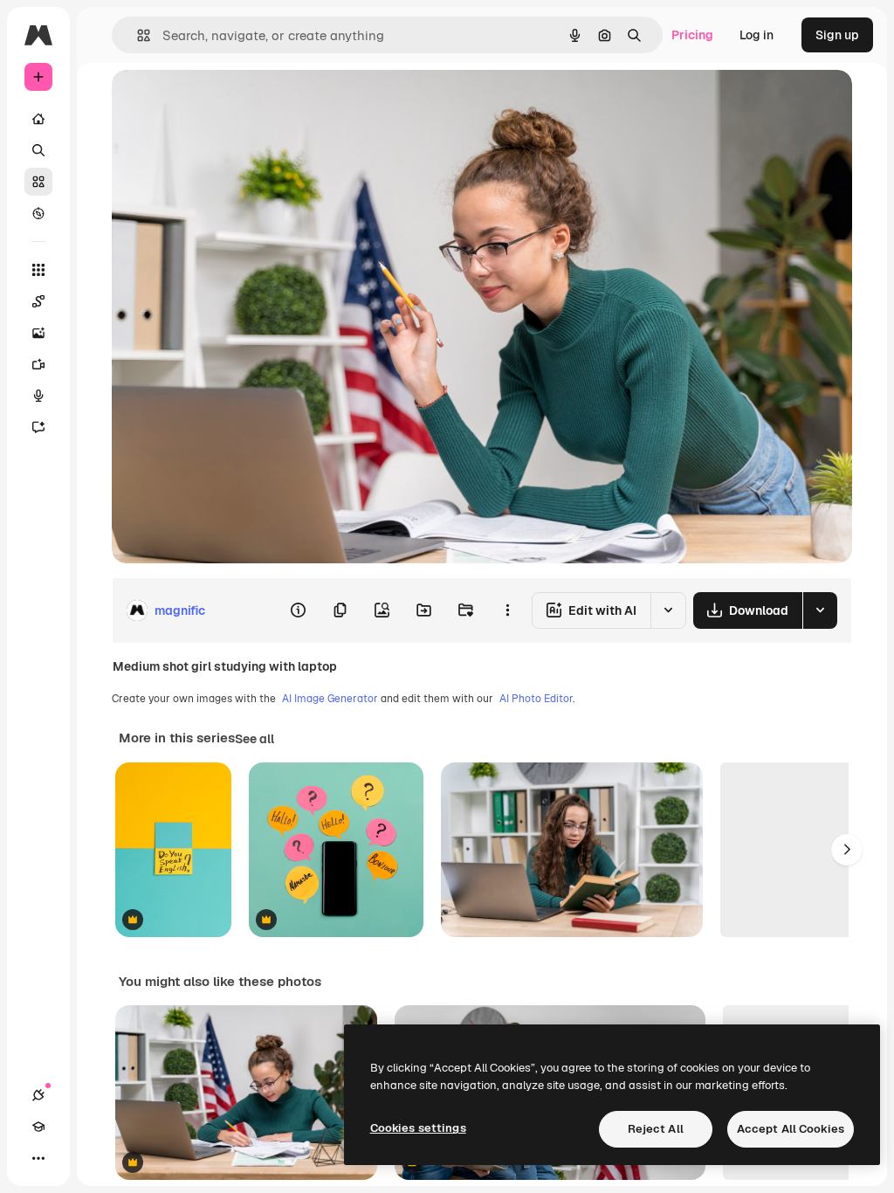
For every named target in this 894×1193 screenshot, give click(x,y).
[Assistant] (38, 427)
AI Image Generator (330, 699)
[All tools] (38, 270)
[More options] (507, 610)
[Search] (38, 150)
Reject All (656, 1128)
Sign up (837, 35)
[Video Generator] (38, 364)
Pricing (692, 35)
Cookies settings (418, 1128)
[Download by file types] (819, 610)
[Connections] (38, 1095)
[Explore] (38, 213)
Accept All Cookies (790, 1128)
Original (223, 102)
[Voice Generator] (38, 396)
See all (254, 739)
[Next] (847, 849)
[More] (38, 1158)
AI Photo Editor (536, 699)
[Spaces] (38, 301)
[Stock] (38, 182)
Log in (756, 35)
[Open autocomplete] (137, 35)
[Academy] (38, 1127)
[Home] (38, 119)
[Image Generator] (38, 333)
